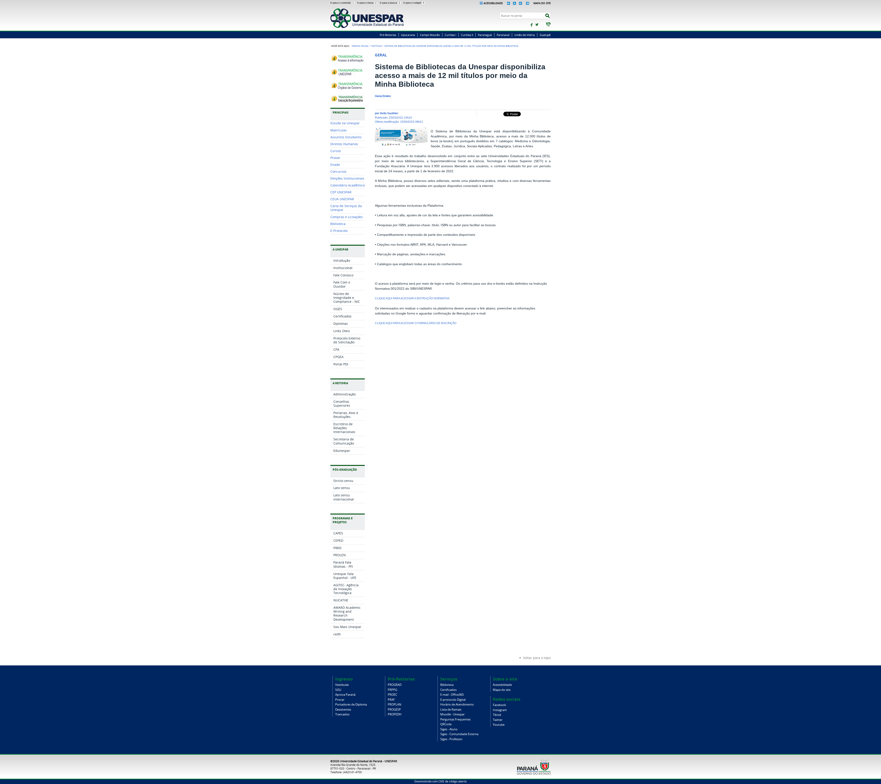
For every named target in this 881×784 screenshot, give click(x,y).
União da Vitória (524, 35)
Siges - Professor (451, 739)
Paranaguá (485, 35)
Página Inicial (360, 45)
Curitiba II (467, 35)
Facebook (531, 24)
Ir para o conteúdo (342, 2)
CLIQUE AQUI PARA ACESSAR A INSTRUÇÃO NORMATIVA (412, 298)
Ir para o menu (366, 2)
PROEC (392, 695)
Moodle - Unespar (452, 714)
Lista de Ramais (450, 710)
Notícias (376, 45)
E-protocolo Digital (453, 700)
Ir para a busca (390, 2)
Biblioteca (447, 685)
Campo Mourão (430, 35)
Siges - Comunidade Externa (459, 734)
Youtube (499, 725)
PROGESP (394, 710)
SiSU (338, 690)
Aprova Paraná (345, 695)
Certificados (448, 690)
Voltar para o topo (537, 658)
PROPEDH (394, 714)
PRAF (391, 700)
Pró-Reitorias (388, 35)
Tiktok (497, 715)
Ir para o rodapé (413, 2)
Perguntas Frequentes (455, 719)
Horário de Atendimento (457, 704)
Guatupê (545, 35)
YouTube (548, 24)
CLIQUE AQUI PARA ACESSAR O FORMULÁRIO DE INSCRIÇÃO (415, 323)
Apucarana (408, 35)
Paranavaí (503, 35)
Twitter (537, 24)
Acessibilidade (493, 3)
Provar (339, 700)
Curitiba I (450, 35)
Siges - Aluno (448, 729)
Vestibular (342, 685)
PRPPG (392, 690)
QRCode (446, 724)
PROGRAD (394, 685)
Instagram (542, 24)
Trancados (342, 714)
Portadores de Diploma (351, 704)
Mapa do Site (542, 3)
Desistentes (343, 710)
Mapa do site (501, 690)
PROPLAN (394, 704)
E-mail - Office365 (452, 695)
